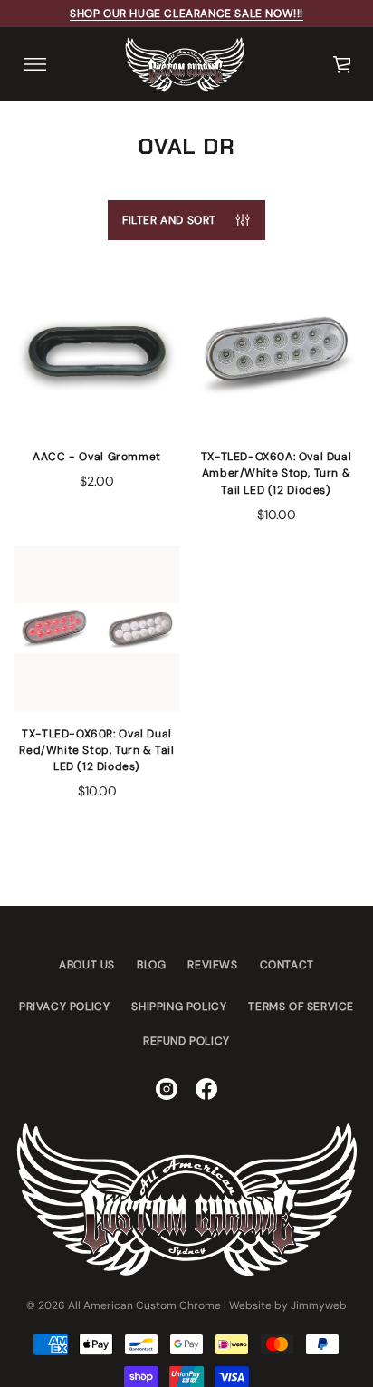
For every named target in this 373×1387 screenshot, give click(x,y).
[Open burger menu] (35, 64)
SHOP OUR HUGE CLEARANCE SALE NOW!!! (186, 13)
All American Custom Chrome (144, 1305)
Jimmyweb (319, 1305)
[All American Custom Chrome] (184, 64)
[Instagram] (166, 1089)
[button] (343, 64)
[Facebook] (206, 1089)
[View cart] (343, 64)
